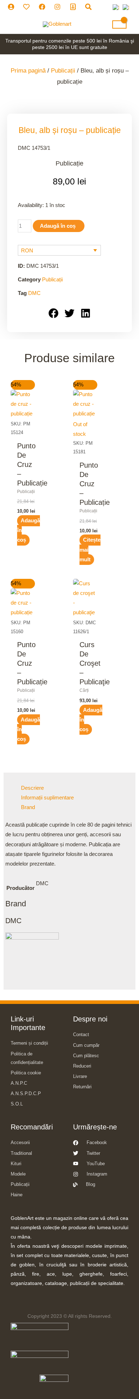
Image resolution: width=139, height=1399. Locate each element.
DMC (34, 293)
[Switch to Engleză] (126, 7)
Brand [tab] (28, 807)
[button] (54, 313)
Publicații (63, 70)
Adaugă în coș (58, 226)
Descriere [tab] (32, 788)
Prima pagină (28, 70)
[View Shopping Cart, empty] (119, 24)
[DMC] (32, 959)
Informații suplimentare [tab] (47, 798)
